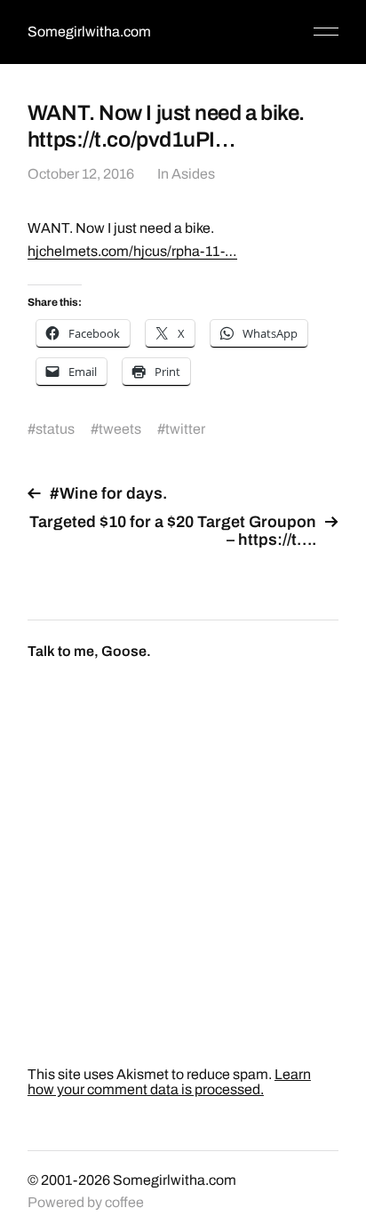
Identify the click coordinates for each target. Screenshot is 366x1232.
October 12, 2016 (81, 173)
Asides (193, 173)
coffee (124, 1202)
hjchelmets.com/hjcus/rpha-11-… (132, 251)
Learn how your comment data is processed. (169, 1082)
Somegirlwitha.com (89, 31)
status (55, 428)
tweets (120, 428)
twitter (185, 428)
